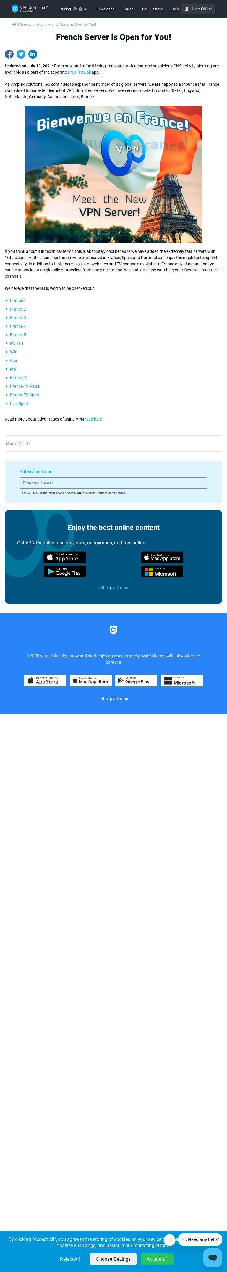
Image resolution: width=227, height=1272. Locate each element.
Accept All (157, 1259)
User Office (202, 9)
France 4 (18, 326)
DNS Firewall (79, 72)
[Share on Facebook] (9, 54)
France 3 (18, 317)
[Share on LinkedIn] (32, 54)
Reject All (70, 1259)
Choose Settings (113, 1259)
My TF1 (17, 343)
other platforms (113, 587)
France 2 (18, 309)
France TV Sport (25, 394)
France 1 (18, 300)
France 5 (18, 334)
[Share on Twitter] (21, 54)
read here (93, 419)
